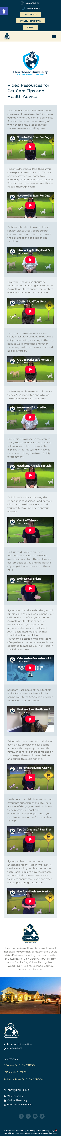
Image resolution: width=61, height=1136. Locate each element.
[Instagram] (28, 1116)
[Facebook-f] (21, 1116)
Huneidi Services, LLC (13, 1133)
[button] (4, 11)
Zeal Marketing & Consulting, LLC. (42, 1133)
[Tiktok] (42, 1116)
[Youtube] (35, 1116)
